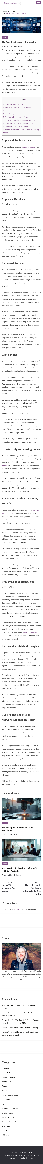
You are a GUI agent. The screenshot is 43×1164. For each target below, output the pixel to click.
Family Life (6, 1081)
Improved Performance (13, 104)
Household (6, 1099)
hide (25, 99)
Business (5, 37)
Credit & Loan (7, 1073)
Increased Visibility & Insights (16, 126)
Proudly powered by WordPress (17, 1155)
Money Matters (8, 1117)
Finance (5, 1086)
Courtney (19, 46)
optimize (5, 465)
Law (3, 1104)
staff (16, 834)
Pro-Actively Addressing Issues (16, 117)
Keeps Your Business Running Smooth (19, 120)
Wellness (5, 1135)
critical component (29, 147)
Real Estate (6, 1126)
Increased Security (11, 111)
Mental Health (7, 1113)
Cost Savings (9, 114)
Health (4, 1090)
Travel (4, 1131)
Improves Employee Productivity (17, 108)
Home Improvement (10, 1095)
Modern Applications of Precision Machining (20, 1027)
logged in (17, 909)
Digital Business (8, 1077)
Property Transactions (10, 1122)
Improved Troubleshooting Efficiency (18, 123)
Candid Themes (26, 1158)
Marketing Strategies (10, 1108)
